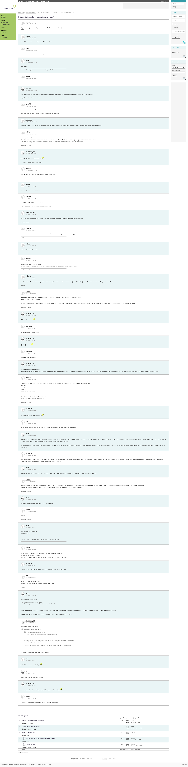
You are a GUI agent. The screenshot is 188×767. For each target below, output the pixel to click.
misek (28, 36)
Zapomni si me (177, 24)
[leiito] (23, 435)
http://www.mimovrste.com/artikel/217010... (32, 202)
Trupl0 (132, 726)
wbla (27, 526)
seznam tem (175, 52)
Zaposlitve (4, 30)
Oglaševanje (32, 764)
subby (28, 244)
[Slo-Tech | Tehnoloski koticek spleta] (10, 7)
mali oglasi (6, 22)
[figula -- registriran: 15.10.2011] (23, 49)
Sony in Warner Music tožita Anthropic (34, 1)
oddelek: (82, 758)
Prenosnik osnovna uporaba (31, 726)
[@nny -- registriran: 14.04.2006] (23, 61)
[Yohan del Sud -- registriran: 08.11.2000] (23, 213)
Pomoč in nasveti (31, 729)
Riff (27, 658)
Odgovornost (23, 764)
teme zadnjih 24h (7, 24)
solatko (28, 132)
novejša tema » (113, 758)
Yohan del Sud (30, 212)
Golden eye (24, 734)
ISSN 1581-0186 (46, 764)
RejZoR (28, 88)
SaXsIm (28, 228)
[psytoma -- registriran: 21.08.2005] (23, 197)
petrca (28, 696)
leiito (27, 434)
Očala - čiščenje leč (28, 732)
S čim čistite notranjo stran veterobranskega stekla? (39, 738)
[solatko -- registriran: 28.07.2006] (23, 133)
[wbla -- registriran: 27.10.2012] (23, 526)
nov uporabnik (176, 36)
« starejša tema (74, 758)
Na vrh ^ (184, 764)
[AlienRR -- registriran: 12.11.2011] (23, 105)
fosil (27, 576)
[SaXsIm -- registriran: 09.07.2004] (23, 229)
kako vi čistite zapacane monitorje (33, 720)
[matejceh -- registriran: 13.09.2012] (23, 121)
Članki (3, 27)
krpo (25, 702)
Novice (3, 16)
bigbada (23, 728)
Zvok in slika (30, 723)
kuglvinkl (24, 739)
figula (27, 48)
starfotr (132, 720)
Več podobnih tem (23, 752)
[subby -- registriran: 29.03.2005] (23, 245)
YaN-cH (133, 738)
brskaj (4, 32)
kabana (28, 22)
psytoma (28, 196)
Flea (27, 422)
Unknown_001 (30, 152)
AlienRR (28, 104)
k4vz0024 (29, 326)
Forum (3, 20)
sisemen (133, 732)
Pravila (3, 764)
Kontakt (39, 764)
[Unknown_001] (23, 153)
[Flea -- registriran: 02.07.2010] (23, 422)
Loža (28, 735)
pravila (5, 37)
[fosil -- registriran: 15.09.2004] (23, 577)
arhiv (4, 17)
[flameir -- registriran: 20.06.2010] (23, 548)
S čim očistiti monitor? (29, 744)
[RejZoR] (23, 89)
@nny (27, 60)
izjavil (35, 599)
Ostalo (3, 35)
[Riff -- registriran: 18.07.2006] (23, 659)
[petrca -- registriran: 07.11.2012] (23, 697)
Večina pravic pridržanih (12, 764)
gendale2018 (25, 722)
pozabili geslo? (176, 38)
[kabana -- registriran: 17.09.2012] (23, 23)
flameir (28, 547)
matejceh (29, 120)
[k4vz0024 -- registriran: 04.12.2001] (23, 327)
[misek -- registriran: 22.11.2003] (23, 37)
